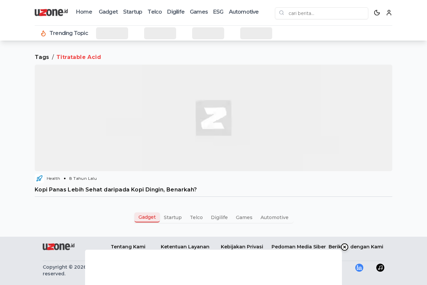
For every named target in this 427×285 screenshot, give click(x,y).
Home (84, 12)
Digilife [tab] (219, 217)
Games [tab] (244, 217)
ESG (218, 12)
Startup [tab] (173, 217)
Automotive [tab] (275, 217)
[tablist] (213, 217)
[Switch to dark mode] (377, 12)
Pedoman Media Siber (299, 247)
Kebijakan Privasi (242, 247)
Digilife (175, 12)
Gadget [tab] (147, 217)
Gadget (108, 12)
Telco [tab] (196, 217)
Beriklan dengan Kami (356, 247)
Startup (132, 12)
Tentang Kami (128, 247)
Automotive (244, 12)
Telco (154, 12)
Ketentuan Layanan (185, 247)
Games (199, 12)
